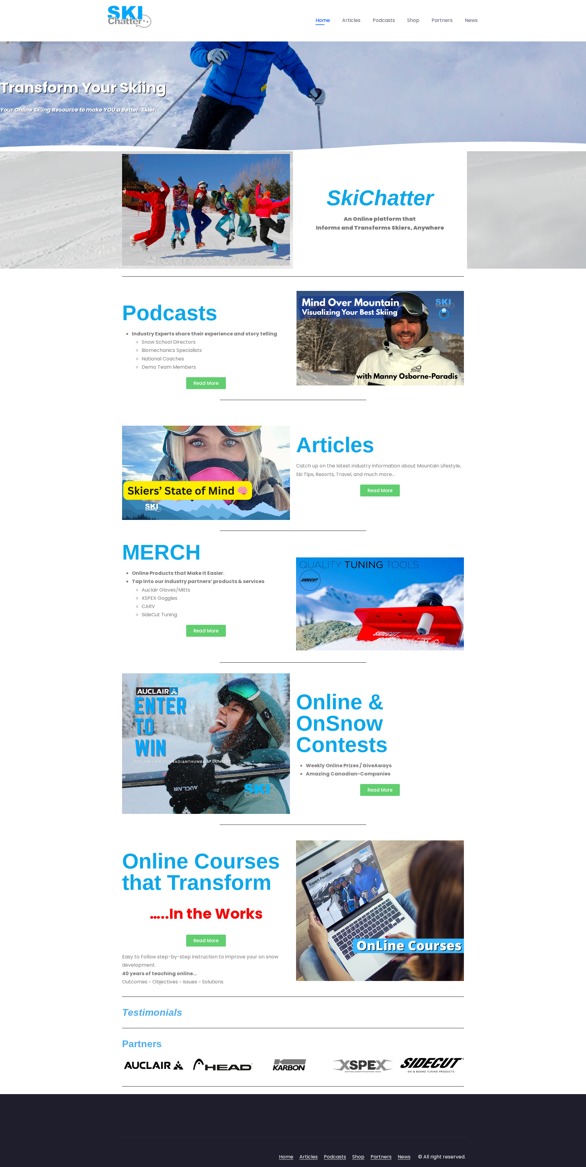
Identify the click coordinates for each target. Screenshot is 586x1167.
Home (323, 20)
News (471, 20)
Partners (442, 20)
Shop (413, 20)
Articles (351, 20)
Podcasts (384, 20)
